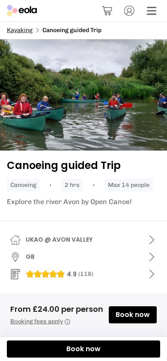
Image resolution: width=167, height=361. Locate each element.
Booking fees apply (36, 321)
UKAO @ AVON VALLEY (59, 239)
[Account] (129, 10)
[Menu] (151, 10)
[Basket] (107, 10)
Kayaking (20, 30)
